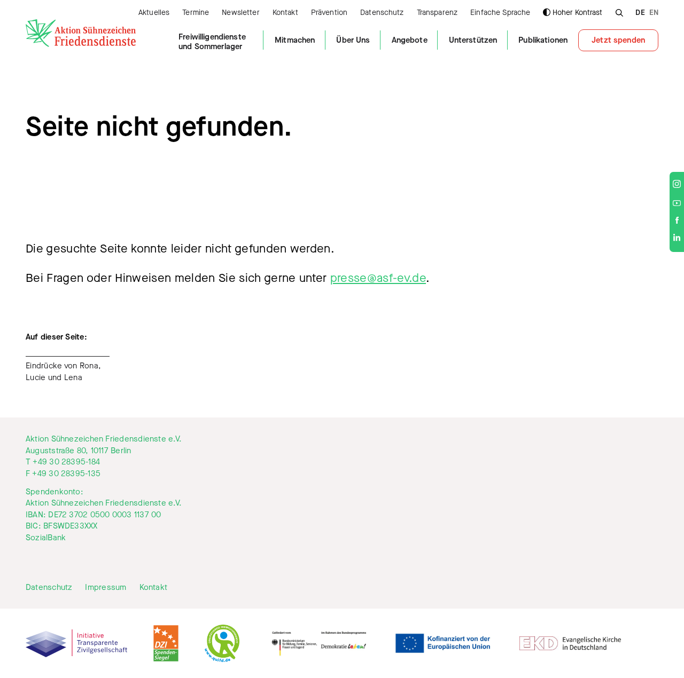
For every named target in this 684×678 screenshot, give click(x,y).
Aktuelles (153, 13)
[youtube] (677, 203)
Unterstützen (473, 40)
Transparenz (437, 13)
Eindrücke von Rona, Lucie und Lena (63, 371)
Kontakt (285, 13)
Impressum (105, 587)
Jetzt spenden (618, 40)
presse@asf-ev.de (378, 278)
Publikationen (543, 40)
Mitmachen (295, 40)
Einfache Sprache (500, 13)
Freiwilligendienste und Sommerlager (212, 41)
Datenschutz (382, 13)
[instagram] (677, 185)
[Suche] (619, 11)
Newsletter (240, 13)
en (653, 13)
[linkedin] (677, 239)
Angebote (410, 40)
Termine (195, 13)
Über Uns (353, 40)
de (639, 13)
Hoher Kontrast (577, 13)
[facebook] (677, 221)
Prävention (329, 13)
